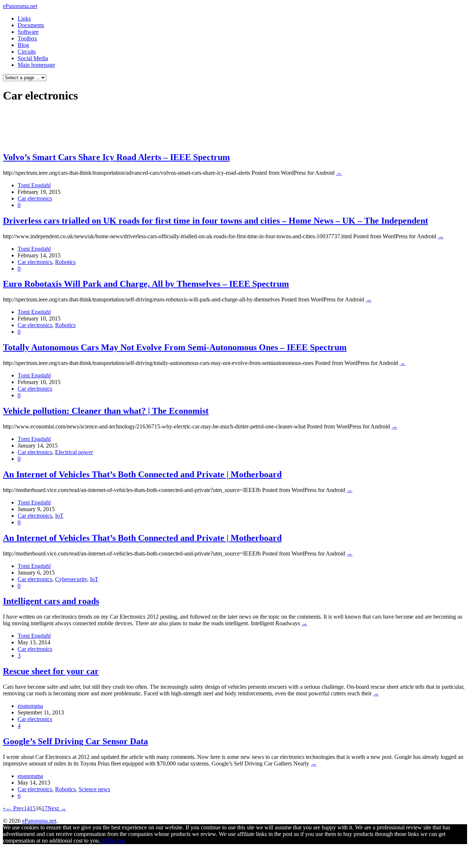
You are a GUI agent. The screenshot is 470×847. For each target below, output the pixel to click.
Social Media (33, 58)
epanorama (30, 706)
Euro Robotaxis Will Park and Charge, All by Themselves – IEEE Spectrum (146, 284)
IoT (59, 516)
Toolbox (27, 38)
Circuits (27, 51)
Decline (117, 840)
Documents (31, 25)
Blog (23, 45)
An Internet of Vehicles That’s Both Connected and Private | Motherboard (142, 474)
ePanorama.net (20, 6)
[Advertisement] (141, 127)
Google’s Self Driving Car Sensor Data (75, 741)
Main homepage (36, 65)
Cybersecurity (71, 579)
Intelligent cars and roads (51, 601)
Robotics (65, 262)
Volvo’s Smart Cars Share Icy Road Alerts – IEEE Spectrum (116, 157)
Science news (94, 789)
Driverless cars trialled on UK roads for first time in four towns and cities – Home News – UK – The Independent (215, 220)
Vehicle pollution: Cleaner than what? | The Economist (106, 411)
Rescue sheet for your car (51, 671)
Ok (104, 840)
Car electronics (35, 198)
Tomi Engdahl (34, 185)
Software (28, 32)
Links (24, 18)
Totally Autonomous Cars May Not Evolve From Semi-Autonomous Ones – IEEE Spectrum (175, 347)
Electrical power (74, 452)
